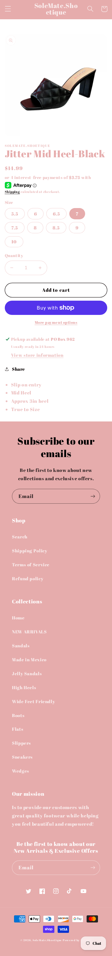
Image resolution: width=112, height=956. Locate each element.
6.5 (56, 214)
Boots (18, 715)
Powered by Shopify (77, 940)
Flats (17, 729)
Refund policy (27, 578)
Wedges (20, 771)
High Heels (24, 687)
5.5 (14, 214)
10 (14, 242)
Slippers (21, 743)
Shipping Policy (29, 551)
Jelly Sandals (27, 673)
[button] (8, 9)
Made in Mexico (29, 659)
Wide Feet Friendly (33, 701)
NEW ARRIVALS (29, 632)
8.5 (56, 228)
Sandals (21, 646)
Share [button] (18, 369)
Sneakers (22, 757)
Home (18, 618)
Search (19, 537)
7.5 (14, 228)
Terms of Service (31, 564)
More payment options (56, 322)
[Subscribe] (93, 496)
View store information (37, 355)
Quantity (14, 255)
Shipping (12, 192)
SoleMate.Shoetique (47, 940)
